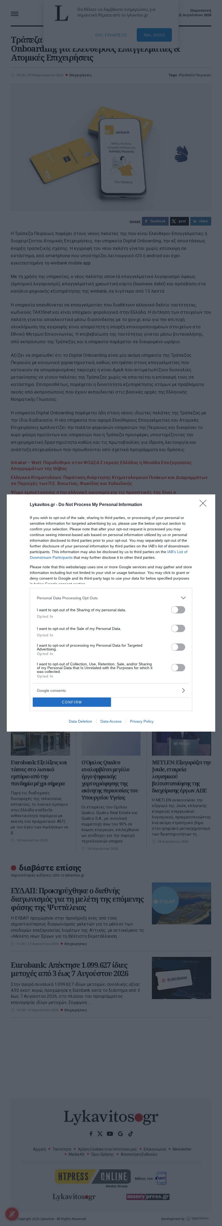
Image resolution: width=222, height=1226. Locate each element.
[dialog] (111, 613)
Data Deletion (80, 721)
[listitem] (111, 598)
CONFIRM (72, 702)
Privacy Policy (142, 721)
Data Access (111, 721)
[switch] (178, 609)
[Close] (205, 505)
